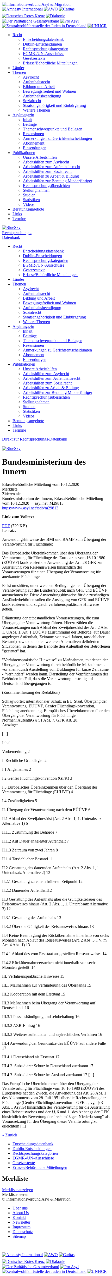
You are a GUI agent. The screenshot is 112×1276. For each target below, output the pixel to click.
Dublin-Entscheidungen (42, 44)
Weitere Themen (36, 110)
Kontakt (19, 1217)
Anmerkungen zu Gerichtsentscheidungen (57, 138)
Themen (19, 72)
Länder (18, 67)
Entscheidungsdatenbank (43, 39)
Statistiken (31, 199)
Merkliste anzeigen (17, 1189)
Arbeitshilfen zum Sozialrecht (47, 171)
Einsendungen (34, 148)
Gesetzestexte (34, 58)
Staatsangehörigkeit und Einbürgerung (54, 105)
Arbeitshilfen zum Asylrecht (46, 162)
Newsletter (21, 1222)
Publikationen (24, 152)
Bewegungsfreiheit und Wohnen (49, 91)
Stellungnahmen (36, 190)
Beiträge (30, 124)
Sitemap (19, 1236)
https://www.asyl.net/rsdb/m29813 (30, 508)
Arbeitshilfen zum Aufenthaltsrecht (51, 166)
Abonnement (33, 143)
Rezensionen (33, 133)
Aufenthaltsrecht (36, 82)
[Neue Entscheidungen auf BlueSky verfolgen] (56, 227)
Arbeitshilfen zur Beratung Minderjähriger (57, 181)
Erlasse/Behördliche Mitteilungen (50, 63)
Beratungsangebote (28, 209)
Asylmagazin (23, 115)
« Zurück (9, 1135)
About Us (21, 1213)
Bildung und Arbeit (39, 86)
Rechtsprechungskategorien (45, 49)
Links (17, 214)
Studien (29, 195)
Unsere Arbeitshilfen (40, 157)
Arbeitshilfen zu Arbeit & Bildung (51, 176)
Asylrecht (31, 77)
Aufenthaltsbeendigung (42, 96)
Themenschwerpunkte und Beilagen (52, 129)
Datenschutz (23, 1231)
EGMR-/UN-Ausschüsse (43, 53)
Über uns (20, 1208)
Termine (19, 218)
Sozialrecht (32, 100)
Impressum (21, 1227)
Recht (17, 34)
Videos (28, 204)
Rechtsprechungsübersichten (46, 185)
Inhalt (27, 119)
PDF (6, 526)
